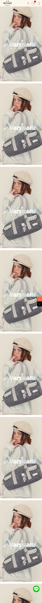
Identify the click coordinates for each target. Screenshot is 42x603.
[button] (39, 299)
